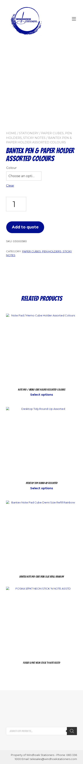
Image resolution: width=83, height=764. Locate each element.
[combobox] (24, 176)
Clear (10, 185)
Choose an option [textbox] (22, 176)
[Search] (72, 731)
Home (11, 133)
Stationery (28, 133)
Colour (11, 168)
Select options (41, 394)
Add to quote (25, 227)
